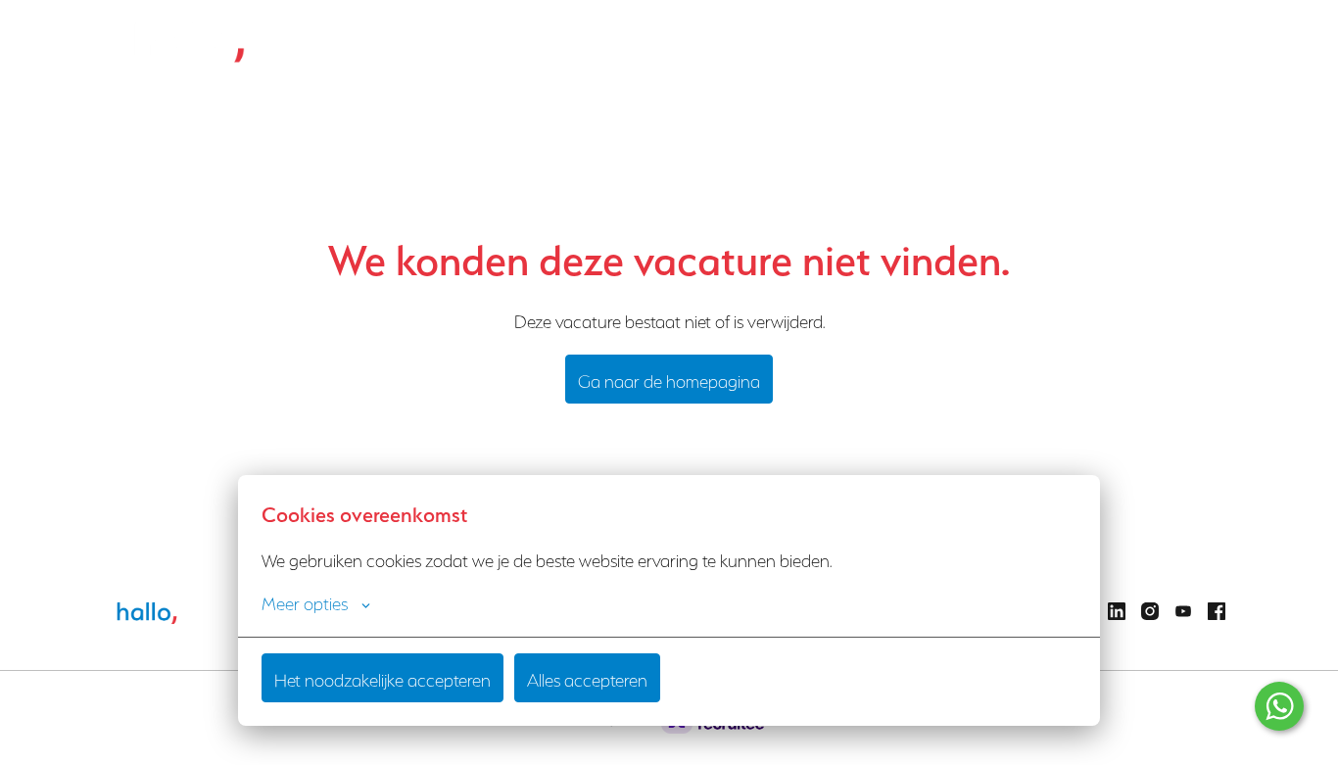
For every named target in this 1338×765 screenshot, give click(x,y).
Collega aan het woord (694, 39)
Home (443, 39)
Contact (1093, 39)
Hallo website (1183, 39)
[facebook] (1216, 611)
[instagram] (1150, 611)
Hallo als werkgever (544, 39)
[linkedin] (1116, 611)
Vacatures (818, 39)
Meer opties (305, 601)
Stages (1021, 39)
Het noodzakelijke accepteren (382, 678)
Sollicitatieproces (925, 39)
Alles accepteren (587, 678)
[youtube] (1183, 611)
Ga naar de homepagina (669, 379)
